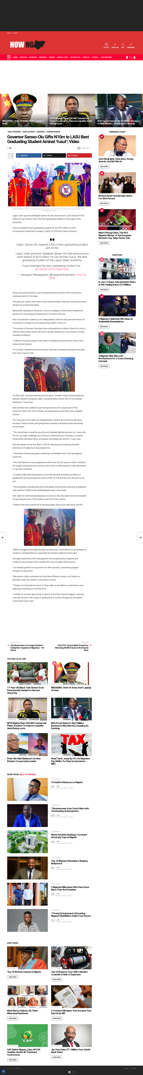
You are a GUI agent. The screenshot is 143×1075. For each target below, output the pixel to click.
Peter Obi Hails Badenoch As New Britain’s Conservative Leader (24, 760)
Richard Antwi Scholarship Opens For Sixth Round (115, 197)
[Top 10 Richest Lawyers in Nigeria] (27, 957)
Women (52, 57)
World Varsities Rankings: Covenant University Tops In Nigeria (69, 836)
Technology (75, 57)
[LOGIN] (134, 57)
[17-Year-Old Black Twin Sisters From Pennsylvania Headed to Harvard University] (27, 673)
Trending (131, 47)
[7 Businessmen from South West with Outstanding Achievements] (27, 815)
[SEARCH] (130, 57)
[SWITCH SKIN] (127, 57)
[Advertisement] (71, 15)
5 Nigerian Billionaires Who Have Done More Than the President (70, 888)
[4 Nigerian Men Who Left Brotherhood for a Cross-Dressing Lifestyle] (117, 342)
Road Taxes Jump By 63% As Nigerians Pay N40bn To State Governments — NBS (70, 761)
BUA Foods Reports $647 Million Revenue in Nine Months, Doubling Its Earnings (69, 726)
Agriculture (62, 57)
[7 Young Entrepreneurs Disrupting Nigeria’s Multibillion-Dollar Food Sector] (27, 920)
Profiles (23, 57)
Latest (106, 47)
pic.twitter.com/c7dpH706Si (52, 269)
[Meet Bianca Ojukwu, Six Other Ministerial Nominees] (27, 996)
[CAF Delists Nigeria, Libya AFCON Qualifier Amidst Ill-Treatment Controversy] (27, 1035)
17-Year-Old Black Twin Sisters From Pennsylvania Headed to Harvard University (25, 690)
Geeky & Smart (25, 684)
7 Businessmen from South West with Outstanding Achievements (70, 810)
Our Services (106, 57)
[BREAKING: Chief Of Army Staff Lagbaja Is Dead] (24, 110)
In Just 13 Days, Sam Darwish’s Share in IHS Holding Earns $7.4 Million (117, 283)
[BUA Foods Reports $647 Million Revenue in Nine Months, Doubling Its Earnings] (119, 110)
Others (95, 57)
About (9, 33)
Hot (122, 47)
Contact (14, 33)
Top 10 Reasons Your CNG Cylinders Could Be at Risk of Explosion (69, 973)
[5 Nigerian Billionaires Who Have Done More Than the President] (27, 894)
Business (33, 57)
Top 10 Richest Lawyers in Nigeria (24, 972)
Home (15, 57)
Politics (80, 684)
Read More (13, 977)
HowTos (86, 57)
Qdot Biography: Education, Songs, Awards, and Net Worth (116, 160)
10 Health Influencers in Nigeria (66, 782)
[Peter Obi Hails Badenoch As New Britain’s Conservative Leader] (27, 744)
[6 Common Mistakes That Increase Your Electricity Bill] (71, 996)
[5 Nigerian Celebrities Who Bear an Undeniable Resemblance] (117, 305)
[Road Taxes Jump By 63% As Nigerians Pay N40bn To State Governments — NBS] (71, 744)
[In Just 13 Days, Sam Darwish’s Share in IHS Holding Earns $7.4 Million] (117, 268)
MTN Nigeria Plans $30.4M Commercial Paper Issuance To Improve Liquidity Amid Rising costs (26, 726)
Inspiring (43, 57)
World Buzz (33, 755)
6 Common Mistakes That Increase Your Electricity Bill (71, 1012)
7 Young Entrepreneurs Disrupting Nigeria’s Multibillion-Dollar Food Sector (71, 914)
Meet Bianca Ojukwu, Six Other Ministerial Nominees (22, 1012)
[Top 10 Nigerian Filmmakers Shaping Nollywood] (27, 868)
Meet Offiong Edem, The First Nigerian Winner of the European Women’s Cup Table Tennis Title (115, 235)
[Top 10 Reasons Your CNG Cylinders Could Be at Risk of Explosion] (71, 957)
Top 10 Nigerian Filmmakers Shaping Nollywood (69, 862)
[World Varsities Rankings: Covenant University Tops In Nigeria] (27, 841)
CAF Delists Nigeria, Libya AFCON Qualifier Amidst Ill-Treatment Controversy (23, 1052)
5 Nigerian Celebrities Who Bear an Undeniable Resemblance (116, 320)
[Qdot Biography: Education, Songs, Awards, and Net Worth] (117, 145)
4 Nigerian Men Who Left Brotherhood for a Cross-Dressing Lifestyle (116, 358)
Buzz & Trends (69, 684)
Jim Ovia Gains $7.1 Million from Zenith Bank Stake (70, 1051)
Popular (115, 47)
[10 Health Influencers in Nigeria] (27, 789)
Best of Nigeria (28, 774)
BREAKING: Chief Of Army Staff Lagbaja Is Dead (71, 689)
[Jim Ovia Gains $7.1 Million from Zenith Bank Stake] (71, 1035)
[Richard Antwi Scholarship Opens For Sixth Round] (117, 182)
